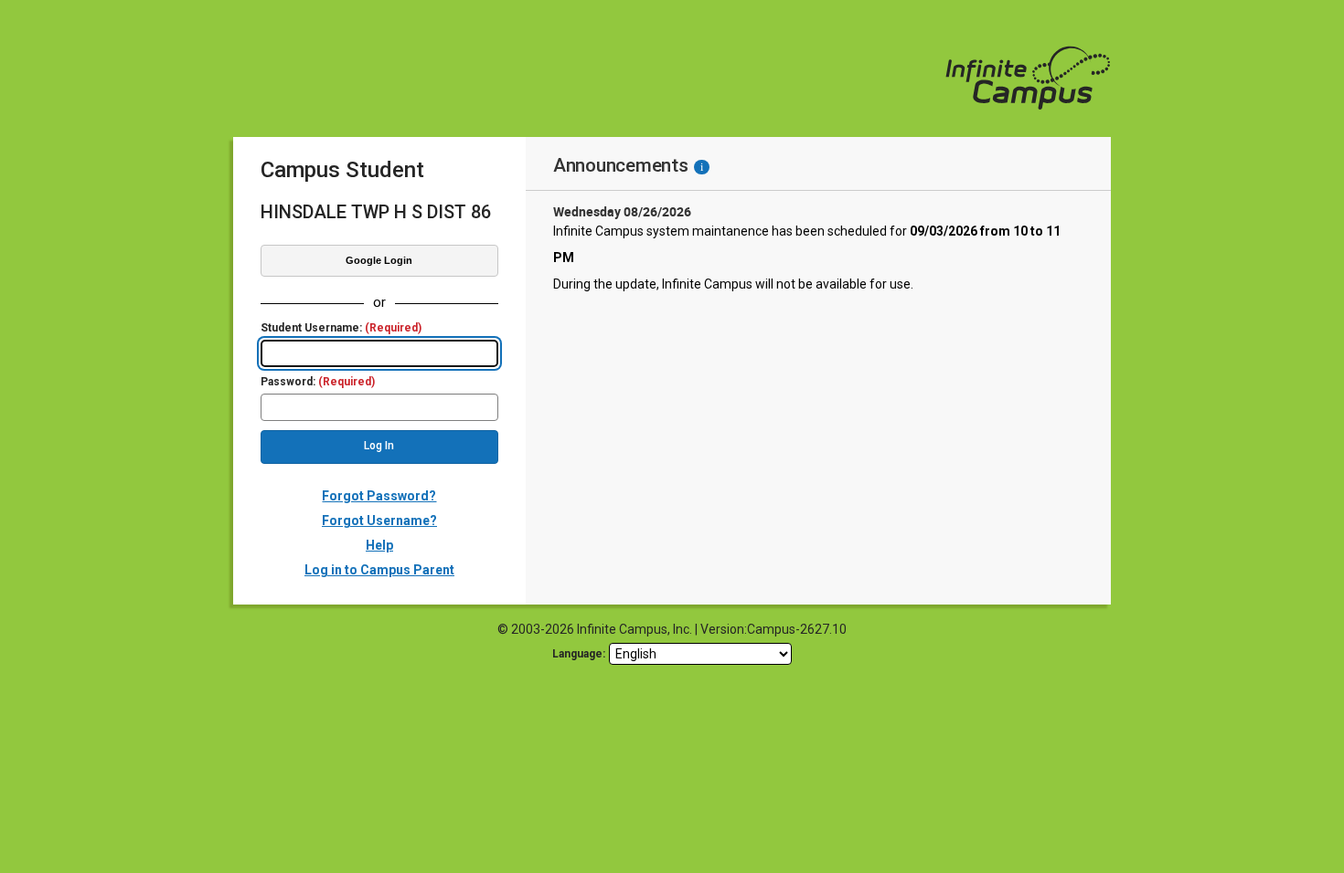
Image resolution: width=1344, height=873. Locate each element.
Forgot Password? (379, 495)
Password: (318, 382)
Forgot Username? (379, 520)
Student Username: (341, 328)
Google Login (379, 260)
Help (379, 545)
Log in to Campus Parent (379, 569)
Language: (578, 653)
